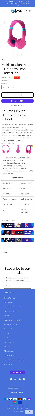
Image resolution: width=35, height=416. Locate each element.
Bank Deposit (8, 302)
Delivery (7, 316)
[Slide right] (22, 55)
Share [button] (6, 252)
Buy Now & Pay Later (11, 311)
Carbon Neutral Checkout (12, 320)
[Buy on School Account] (17, 227)
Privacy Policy (9, 351)
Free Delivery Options (11, 324)
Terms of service (18, 411)
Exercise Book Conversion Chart (15, 360)
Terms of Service (9, 355)
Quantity (4, 83)
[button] (4, 11)
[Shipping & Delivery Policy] (17, 235)
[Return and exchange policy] (17, 242)
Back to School (9, 342)
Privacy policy (25, 408)
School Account (9, 298)
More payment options (17, 105)
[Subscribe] (29, 286)
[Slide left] (13, 55)
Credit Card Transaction (12, 307)
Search (6, 333)
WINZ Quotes (8, 364)
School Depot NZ (16, 406)
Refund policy (16, 408)
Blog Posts (7, 346)
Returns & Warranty (10, 329)
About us (7, 338)
